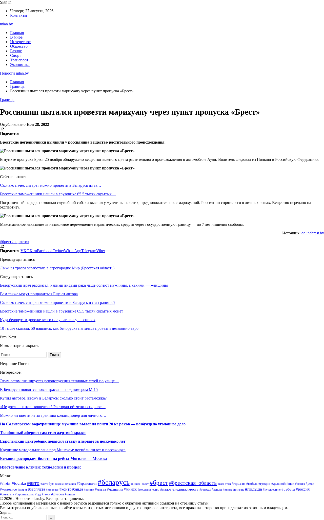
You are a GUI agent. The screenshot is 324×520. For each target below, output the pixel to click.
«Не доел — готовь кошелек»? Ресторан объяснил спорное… (53, 407)
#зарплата (36, 489)
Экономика (20, 64)
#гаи (228, 483)
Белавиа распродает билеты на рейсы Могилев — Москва (53, 458)
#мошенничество (148, 489)
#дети (310, 483)
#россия (303, 489)
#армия (59, 483)
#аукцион (70, 483)
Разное (16, 51)
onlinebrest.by (312, 233)
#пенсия (217, 489)
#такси (46, 494)
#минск (130, 489)
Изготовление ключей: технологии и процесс (40, 467)
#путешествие (271, 489)
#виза (221, 483)
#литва (100, 489)
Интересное (20, 42)
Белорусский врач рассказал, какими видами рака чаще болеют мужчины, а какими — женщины (84, 285)
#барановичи (87, 484)
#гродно (264, 484)
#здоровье (52, 489)
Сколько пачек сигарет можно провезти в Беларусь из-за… (50, 185)
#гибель (251, 484)
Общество (19, 46)
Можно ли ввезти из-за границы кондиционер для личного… (53, 415)
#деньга (300, 484)
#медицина (115, 489)
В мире (16, 37)
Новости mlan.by (14, 73)
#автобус (47, 484)
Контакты (18, 15)
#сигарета (7, 494)
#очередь (205, 489)
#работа (288, 489)
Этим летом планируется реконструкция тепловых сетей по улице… (59, 381)
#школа (70, 494)
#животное (8, 489)
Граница (7, 99)
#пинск (227, 489)
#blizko (5, 484)
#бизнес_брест (140, 483)
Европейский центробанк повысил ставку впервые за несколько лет (63, 441)
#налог (165, 489)
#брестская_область (193, 483)
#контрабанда (71, 489)
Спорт (15, 55)
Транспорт (19, 60)
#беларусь (114, 482)
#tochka (19, 483)
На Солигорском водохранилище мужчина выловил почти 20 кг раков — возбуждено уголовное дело (93, 424)
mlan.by (6, 24)
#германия (238, 484)
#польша (253, 489)
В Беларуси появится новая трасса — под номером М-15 (49, 389)
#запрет (22, 489)
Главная (17, 32)
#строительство (24, 494)
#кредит (89, 489)
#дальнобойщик (282, 484)
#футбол (57, 494)
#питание (238, 489)
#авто (33, 483)
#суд (38, 494)
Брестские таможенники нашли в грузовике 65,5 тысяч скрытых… (58, 194)
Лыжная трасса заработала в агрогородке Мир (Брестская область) (57, 268)
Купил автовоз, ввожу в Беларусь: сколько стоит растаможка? (53, 398)
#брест (5, 241)
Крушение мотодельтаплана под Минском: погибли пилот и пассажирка (63, 450)
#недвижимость (185, 489)
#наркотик (20, 241)
